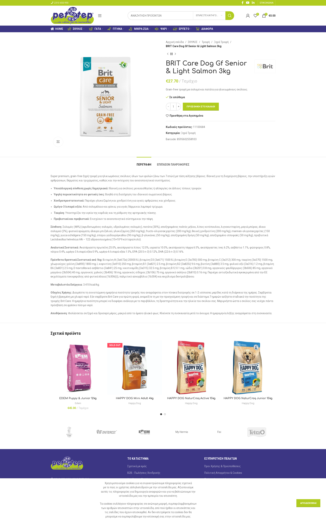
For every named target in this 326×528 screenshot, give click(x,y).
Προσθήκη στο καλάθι (201, 106)
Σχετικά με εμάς (137, 466)
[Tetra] (256, 432)
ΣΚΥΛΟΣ (193, 42)
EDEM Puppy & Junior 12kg (78, 398)
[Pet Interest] (107, 432)
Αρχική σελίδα (175, 42)
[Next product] (175, 54)
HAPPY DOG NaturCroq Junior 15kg (248, 398)
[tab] (144, 162)
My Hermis (181, 431)
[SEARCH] (229, 15)
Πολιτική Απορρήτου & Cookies (223, 472)
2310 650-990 (61, 3)
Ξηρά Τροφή (221, 42)
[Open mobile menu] (100, 15)
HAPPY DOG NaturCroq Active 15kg (191, 398)
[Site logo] (72, 15)
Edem (78, 403)
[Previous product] (168, 54)
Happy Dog (134, 403)
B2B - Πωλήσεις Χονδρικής (143, 472)
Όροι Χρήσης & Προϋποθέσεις (222, 466)
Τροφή (206, 42)
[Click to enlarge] (58, 142)
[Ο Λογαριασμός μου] (248, 15)
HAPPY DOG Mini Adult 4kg (135, 398)
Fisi (219, 431)
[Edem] (144, 432)
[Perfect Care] (69, 432)
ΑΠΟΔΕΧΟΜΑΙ (308, 503)
